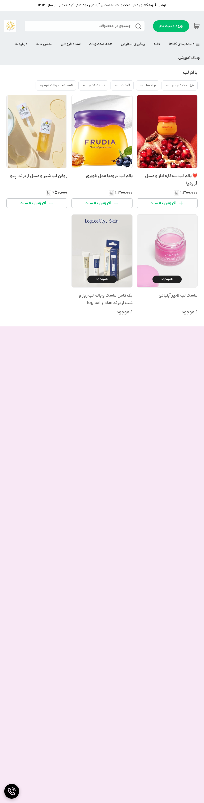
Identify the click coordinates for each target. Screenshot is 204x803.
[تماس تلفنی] (11, 791)
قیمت (125, 85)
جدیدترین (179, 85)
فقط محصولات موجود (56, 85)
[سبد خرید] (196, 26)
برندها (151, 85)
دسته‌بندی (97, 85)
